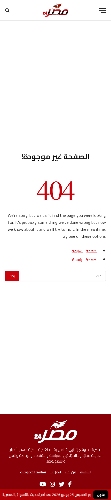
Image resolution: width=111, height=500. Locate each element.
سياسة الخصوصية (33, 472)
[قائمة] (102, 10)
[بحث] (8, 10)
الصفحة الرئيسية (85, 260)
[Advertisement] (55, 85)
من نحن (70, 472)
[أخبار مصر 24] (55, 10)
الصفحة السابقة (85, 251)
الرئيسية (85, 472)
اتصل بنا (55, 472)
